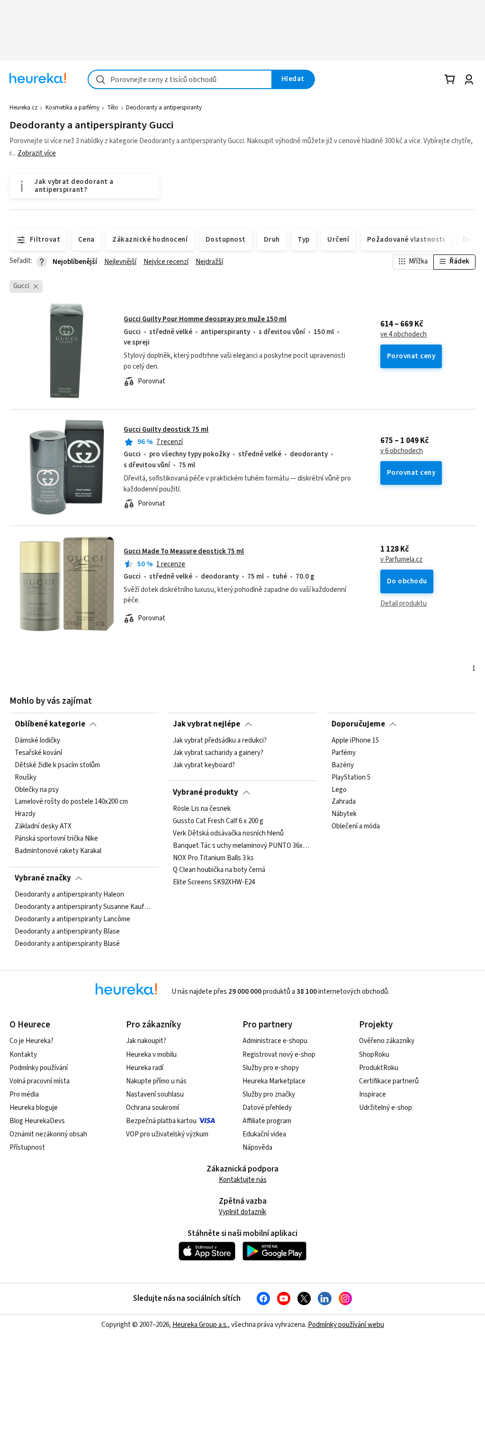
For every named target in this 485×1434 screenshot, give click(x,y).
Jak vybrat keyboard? (204, 765)
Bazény (343, 765)
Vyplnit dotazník (242, 1212)
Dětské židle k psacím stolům (57, 765)
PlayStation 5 (351, 777)
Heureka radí (144, 1068)
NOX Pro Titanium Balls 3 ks (213, 858)
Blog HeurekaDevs (37, 1121)
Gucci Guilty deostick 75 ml (166, 430)
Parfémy (344, 753)
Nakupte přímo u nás (156, 1081)
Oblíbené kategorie (50, 724)
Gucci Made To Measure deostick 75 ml (184, 551)
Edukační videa (264, 1134)
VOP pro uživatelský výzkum (167, 1134)
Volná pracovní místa (39, 1081)
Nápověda (257, 1148)
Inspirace (372, 1094)
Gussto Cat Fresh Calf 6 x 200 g (218, 821)
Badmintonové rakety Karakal (58, 851)
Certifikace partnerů (389, 1081)
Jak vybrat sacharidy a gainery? (218, 753)
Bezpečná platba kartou (161, 1121)
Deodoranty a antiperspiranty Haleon (69, 894)
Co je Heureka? (31, 1041)
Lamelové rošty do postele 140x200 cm (71, 802)
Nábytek (344, 814)
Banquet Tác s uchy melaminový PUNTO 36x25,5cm (242, 846)
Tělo (112, 107)
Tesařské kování (38, 753)
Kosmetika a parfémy (72, 107)
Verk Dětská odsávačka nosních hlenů (228, 833)
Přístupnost (27, 1148)
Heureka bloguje (33, 1108)
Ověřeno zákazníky (386, 1041)
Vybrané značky (43, 878)
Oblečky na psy (37, 790)
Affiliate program (266, 1121)
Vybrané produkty (205, 792)
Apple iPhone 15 (355, 740)
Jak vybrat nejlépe (206, 724)
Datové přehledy (267, 1108)
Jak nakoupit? (146, 1041)
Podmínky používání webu (346, 1325)
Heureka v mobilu (151, 1055)
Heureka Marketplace (273, 1081)
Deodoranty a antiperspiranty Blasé (67, 944)
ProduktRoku (378, 1068)
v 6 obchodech (401, 451)
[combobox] (180, 79)
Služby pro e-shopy (270, 1068)
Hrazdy (25, 814)
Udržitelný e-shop (385, 1108)
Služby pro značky (268, 1094)
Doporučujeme (358, 724)
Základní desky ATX (43, 826)
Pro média (24, 1094)
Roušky (25, 777)
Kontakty (23, 1055)
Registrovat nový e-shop (278, 1055)
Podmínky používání (38, 1068)
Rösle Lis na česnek (202, 809)
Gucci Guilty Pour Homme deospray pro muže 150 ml (205, 319)
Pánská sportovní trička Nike (56, 839)
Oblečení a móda (356, 826)
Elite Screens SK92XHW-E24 (214, 882)
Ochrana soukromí (152, 1108)
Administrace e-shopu (274, 1041)
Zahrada (344, 802)
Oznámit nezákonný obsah (48, 1134)
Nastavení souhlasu (155, 1094)
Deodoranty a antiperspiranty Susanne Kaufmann (84, 907)
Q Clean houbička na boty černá (219, 870)
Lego (339, 790)
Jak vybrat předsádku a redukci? (220, 740)
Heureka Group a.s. (200, 1325)
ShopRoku (374, 1055)
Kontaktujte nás (243, 1180)
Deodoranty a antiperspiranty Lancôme (72, 919)
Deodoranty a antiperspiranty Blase (67, 931)
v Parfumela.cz (401, 559)
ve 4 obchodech (403, 334)
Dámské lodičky (37, 740)
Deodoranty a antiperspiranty (164, 107)
